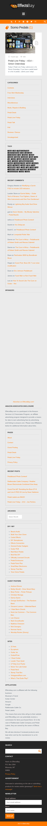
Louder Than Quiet (17, 661)
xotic (32, 167)
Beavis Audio (15, 532)
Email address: (10, 798)
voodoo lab (12, 169)
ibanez (11, 163)
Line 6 (14, 159)
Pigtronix (24, 169)
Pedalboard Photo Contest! (24, 220)
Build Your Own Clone (18, 534)
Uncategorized (13, 137)
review (24, 165)
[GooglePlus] (19, 22)
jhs (19, 169)
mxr (22, 153)
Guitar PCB (15, 549)
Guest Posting (13, 447)
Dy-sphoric (14, 649)
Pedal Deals (12, 112)
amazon (25, 155)
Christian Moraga (17, 595)
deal (10, 161)
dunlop (32, 155)
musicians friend (20, 163)
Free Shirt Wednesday (16, 93)
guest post (32, 169)
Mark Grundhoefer (17, 621)
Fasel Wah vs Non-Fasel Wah (25, 276)
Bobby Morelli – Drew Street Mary (23, 589)
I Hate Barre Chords (18, 609)
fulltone (33, 159)
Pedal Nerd (15, 670)
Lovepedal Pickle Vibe (22, 234)
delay (31, 157)
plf (9, 159)
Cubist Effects (16, 537)
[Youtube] (35, 22)
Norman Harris (16, 629)
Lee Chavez (15, 618)
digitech (17, 157)
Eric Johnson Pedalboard (23, 271)
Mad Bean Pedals (17, 552)
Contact (10, 442)
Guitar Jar (14, 652)
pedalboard (12, 167)
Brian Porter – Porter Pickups (21, 592)
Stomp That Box (16, 569)
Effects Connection (17, 543)
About (10, 438)
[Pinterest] (27, 22)
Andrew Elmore (16, 586)
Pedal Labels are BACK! (16, 497)
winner (20, 159)
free (19, 167)
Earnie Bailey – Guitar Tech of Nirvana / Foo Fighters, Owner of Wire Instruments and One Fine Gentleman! (23, 196)
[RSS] (11, 22)
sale (19, 155)
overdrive (25, 157)
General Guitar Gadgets (19, 546)
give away (29, 153)
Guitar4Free (15, 655)
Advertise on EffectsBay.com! (23, 402)
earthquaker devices (27, 161)
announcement (13, 171)
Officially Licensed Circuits (20, 557)
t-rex (33, 165)
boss (10, 151)
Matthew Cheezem (17, 624)
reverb (22, 171)
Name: (7, 806)
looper (28, 171)
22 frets (13, 646)
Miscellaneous (13, 103)
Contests (11, 88)
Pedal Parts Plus (17, 563)
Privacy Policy (12, 462)
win (28, 167)
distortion (27, 159)
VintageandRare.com (18, 675)
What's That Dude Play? (19, 678)
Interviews (11, 98)
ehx (15, 151)
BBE (29, 165)
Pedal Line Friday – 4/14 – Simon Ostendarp (20, 62)
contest (11, 157)
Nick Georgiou (16, 626)
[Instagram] (23, 22)
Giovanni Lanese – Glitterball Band (23, 606)
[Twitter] (31, 22)
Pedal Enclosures (17, 560)
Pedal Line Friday (14, 117)
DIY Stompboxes (17, 540)
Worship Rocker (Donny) (20, 632)
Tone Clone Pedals (17, 572)
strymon (15, 161)
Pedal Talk (11, 122)
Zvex (23, 167)
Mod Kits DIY (15, 555)
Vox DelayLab (20, 225)
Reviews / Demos (14, 132)
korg (37, 167)
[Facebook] (15, 22)
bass (10, 165)
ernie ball (36, 163)
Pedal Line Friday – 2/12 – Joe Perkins (21, 502)
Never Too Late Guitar (19, 667)
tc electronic (13, 155)
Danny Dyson (15, 598)
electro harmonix (14, 153)
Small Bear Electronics (19, 566)
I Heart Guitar (16, 658)
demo (29, 163)
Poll (9, 127)
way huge (17, 165)
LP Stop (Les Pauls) (18, 664)
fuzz (36, 157)
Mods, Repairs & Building (17, 108)
